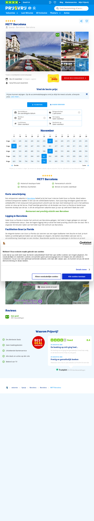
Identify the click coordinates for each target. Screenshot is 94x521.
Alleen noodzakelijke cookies (46, 276)
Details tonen (81, 269)
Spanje (12, 27)
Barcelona (20, 27)
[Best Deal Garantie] (38, 342)
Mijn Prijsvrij (83, 2)
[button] (17, 13)
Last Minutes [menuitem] (27, 13)
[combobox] (71, 8)
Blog (61, 2)
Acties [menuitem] (66, 13)
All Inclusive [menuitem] (41, 13)
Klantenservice (71, 2)
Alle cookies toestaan (76, 276)
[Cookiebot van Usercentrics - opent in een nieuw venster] (81, 243)
